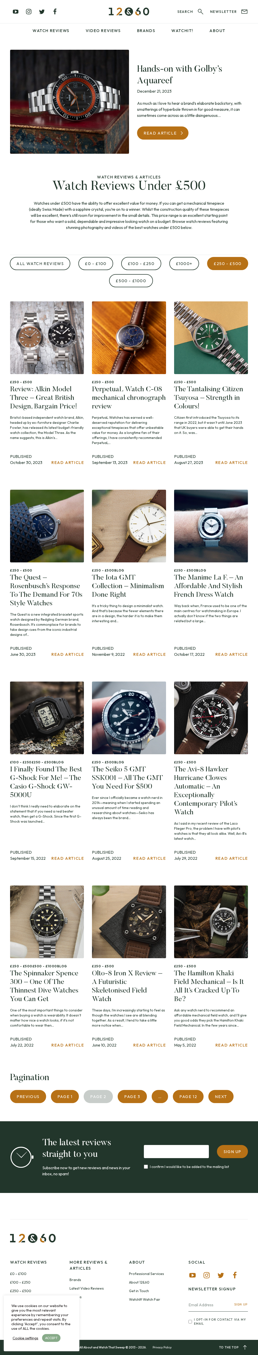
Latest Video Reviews (87, 1288)
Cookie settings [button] (25, 1338)
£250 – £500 (20, 1291)
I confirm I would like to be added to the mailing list (189, 1166)
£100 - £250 (141, 263)
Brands (146, 30)
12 (188, 1096)
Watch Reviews (51, 30)
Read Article (160, 133)
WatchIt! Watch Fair (144, 1299)
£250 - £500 (228, 263)
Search (185, 11)
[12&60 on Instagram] (28, 11)
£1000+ (184, 263)
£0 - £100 (95, 263)
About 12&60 (139, 1282)
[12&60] (129, 12)
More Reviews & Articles (88, 1265)
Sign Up (240, 1304)
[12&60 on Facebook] (54, 11)
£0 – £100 (18, 1273)
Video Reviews (103, 30)
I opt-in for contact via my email (220, 1321)
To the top (229, 1347)
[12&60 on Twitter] (41, 11)
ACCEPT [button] (51, 1338)
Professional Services (146, 1273)
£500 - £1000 (131, 280)
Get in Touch (139, 1291)
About (217, 30)
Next (221, 1096)
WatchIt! (182, 30)
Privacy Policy (162, 1347)
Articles (76, 1297)
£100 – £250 (20, 1282)
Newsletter (223, 11)
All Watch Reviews (40, 263)
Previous (28, 1096)
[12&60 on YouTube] (15, 11)
